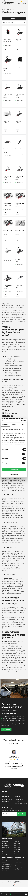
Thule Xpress (8, 578)
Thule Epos (7, 498)
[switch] (24, 454)
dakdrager (20, 312)
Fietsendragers (6, 866)
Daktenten (5, 868)
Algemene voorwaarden (8, 882)
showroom (13, 617)
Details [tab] (14, 424)
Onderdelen (5, 870)
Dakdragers (5, 860)
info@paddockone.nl (21, 803)
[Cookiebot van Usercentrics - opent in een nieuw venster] (20, 421)
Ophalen (17, 866)
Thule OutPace (8, 526)
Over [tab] (23, 424)
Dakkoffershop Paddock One (12, 653)
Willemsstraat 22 (7, 800)
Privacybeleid (17, 882)
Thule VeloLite (8, 551)
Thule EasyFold (8, 478)
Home (4, 9)
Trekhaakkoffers (6, 864)
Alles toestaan (14, 469)
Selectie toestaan (14, 474)
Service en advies (20, 860)
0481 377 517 (19, 799)
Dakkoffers (5, 862)
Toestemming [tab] (5, 424)
